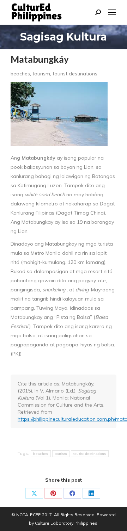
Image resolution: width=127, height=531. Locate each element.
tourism (61, 454)
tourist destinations (89, 454)
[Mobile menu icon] (112, 12)
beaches (40, 454)
